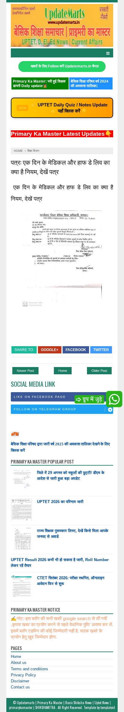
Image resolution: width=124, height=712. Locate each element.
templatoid (108, 707)
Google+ (49, 350)
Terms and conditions (29, 669)
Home (62, 370)
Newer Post (25, 370)
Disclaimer (20, 681)
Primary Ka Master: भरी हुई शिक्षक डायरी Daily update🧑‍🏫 (39, 83)
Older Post (99, 370)
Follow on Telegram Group (45, 409)
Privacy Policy (23, 675)
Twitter (101, 350)
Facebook (76, 350)
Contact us (20, 687)
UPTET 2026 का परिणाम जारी (60, 501)
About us (18, 662)
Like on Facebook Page (40, 396)
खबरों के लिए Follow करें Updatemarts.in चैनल (65, 66)
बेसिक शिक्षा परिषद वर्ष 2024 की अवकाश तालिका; (89, 83)
